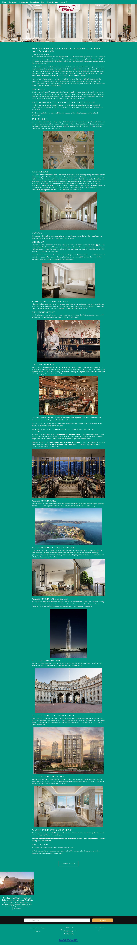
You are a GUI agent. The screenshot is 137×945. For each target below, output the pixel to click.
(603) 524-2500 (69, 931)
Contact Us (63, 2)
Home (4, 2)
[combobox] (57, 920)
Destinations (24, 2)
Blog (42, 2)
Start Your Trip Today (68, 863)
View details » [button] (17, 908)
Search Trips (34, 2)
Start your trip (102, 920)
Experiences (13, 2)
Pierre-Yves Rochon (46, 308)
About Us (37, 931)
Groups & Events (52, 2)
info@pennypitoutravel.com (69, 930)
